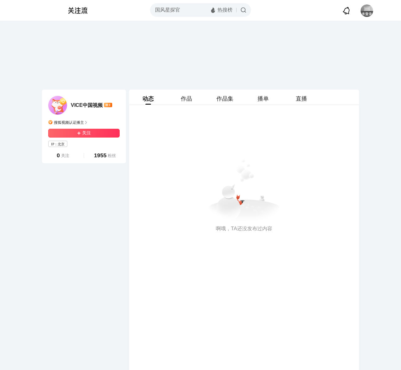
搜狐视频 (45, 10)
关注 (86, 133)
